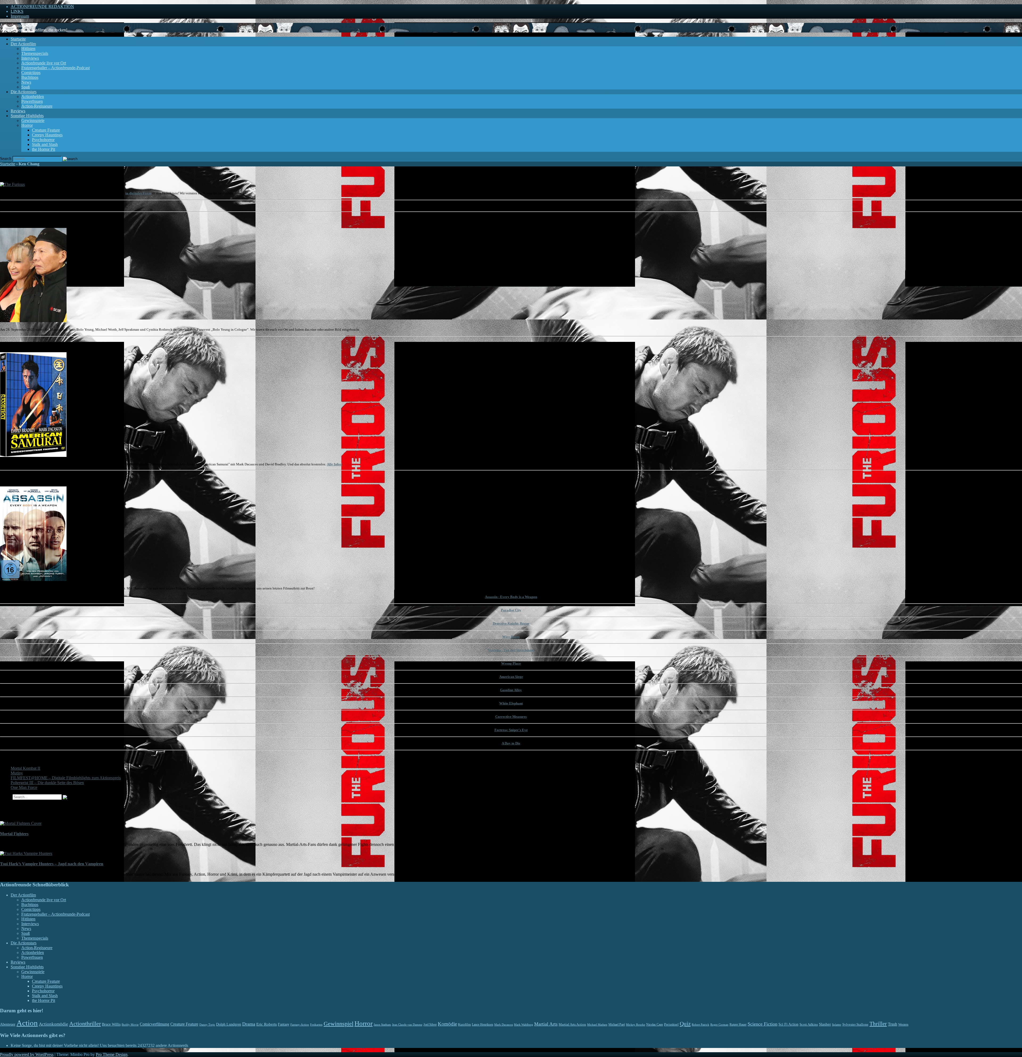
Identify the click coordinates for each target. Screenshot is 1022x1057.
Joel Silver (430, 1024)
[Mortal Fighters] (21, 823)
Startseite (18, 39)
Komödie (447, 1024)
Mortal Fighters (14, 833)
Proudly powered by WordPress (26, 1054)
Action (27, 1023)
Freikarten (316, 1024)
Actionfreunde (12, 25)
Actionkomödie (53, 1024)
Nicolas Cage (654, 1024)
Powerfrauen (32, 101)
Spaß (25, 87)
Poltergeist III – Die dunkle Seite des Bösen (47, 782)
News (26, 82)
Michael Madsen (597, 1024)
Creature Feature (46, 130)
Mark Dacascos (503, 1024)
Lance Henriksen (482, 1024)
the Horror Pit (43, 149)
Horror (27, 125)
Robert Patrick (700, 1024)
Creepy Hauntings (47, 135)
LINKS (17, 11)
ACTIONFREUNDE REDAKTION (42, 6)
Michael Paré (616, 1024)
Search (5, 158)
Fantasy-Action (299, 1024)
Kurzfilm (464, 1024)
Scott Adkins (809, 1024)
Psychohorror (43, 139)
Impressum (20, 16)
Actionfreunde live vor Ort (43, 63)
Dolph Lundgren (228, 1024)
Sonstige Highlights (27, 115)
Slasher (825, 1024)
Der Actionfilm (23, 44)
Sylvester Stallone (855, 1024)
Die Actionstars (23, 91)
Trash (892, 1024)
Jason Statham (382, 1024)
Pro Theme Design (111, 1054)
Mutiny (17, 773)
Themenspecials (34, 53)
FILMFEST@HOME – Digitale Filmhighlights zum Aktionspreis (66, 778)
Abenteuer (7, 1024)
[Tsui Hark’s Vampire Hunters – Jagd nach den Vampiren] (26, 853)
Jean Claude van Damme (407, 1024)
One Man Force (24, 787)
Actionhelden (32, 96)
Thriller (878, 1024)
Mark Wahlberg (523, 1024)
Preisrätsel (671, 1024)
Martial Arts (546, 1024)
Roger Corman (719, 1024)
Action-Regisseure (36, 106)
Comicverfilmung (154, 1024)
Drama (248, 1024)
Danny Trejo (207, 1024)
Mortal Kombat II (25, 768)
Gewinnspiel (338, 1023)
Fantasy (283, 1024)
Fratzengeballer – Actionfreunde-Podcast (55, 67)
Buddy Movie (130, 1024)
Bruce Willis (111, 1024)
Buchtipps (29, 77)
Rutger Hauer (738, 1024)
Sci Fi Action (788, 1024)
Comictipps (30, 72)
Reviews (18, 111)
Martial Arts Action (572, 1024)
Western (903, 1024)
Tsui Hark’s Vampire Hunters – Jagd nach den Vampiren (51, 864)
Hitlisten (28, 48)
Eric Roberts (266, 1024)
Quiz (685, 1024)
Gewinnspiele (32, 120)
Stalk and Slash (45, 144)
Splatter (836, 1024)
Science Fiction (762, 1024)
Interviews (30, 58)
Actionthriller (85, 1024)
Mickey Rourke (635, 1024)
